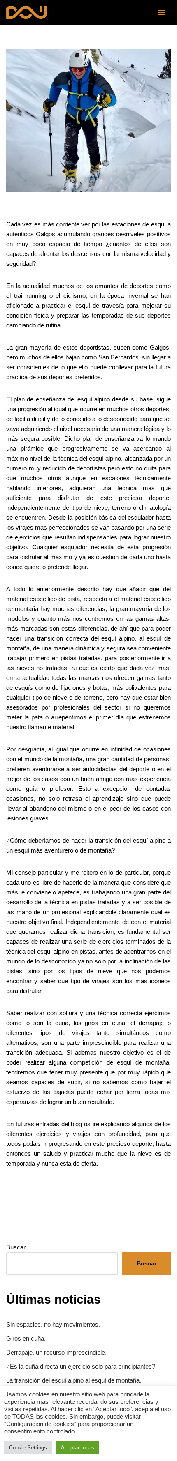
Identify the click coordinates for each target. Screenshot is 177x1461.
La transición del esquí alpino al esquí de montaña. (73, 1380)
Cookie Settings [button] (28, 1448)
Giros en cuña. (26, 1338)
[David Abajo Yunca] (26, 12)
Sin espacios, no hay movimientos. (53, 1324)
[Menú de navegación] (161, 12)
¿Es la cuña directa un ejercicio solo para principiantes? (80, 1366)
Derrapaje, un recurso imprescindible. (56, 1352)
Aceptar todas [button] (77, 1448)
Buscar (16, 1247)
